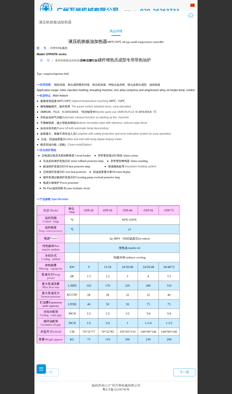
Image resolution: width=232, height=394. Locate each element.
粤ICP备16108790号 (116, 389)
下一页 (184, 372)
